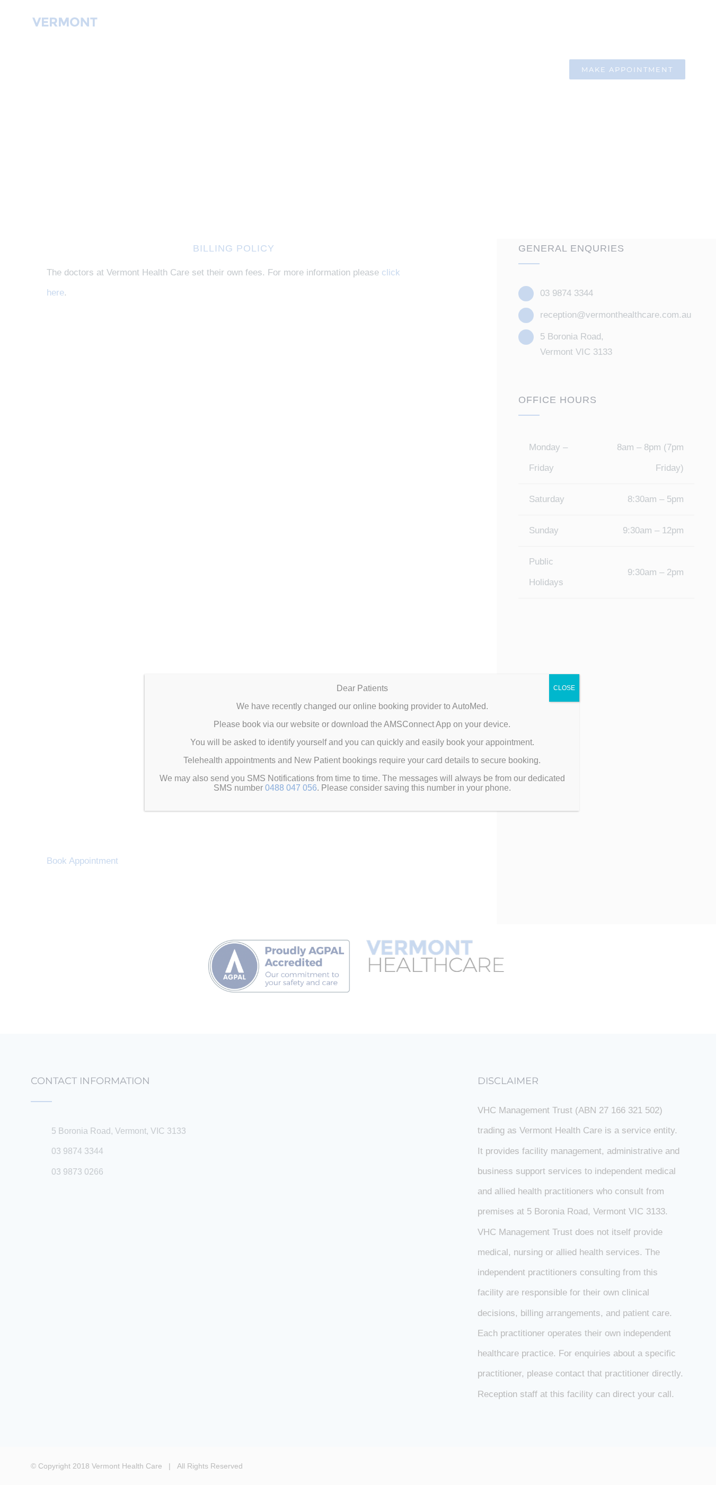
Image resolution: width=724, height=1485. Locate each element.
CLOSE (564, 688)
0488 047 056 (291, 787)
